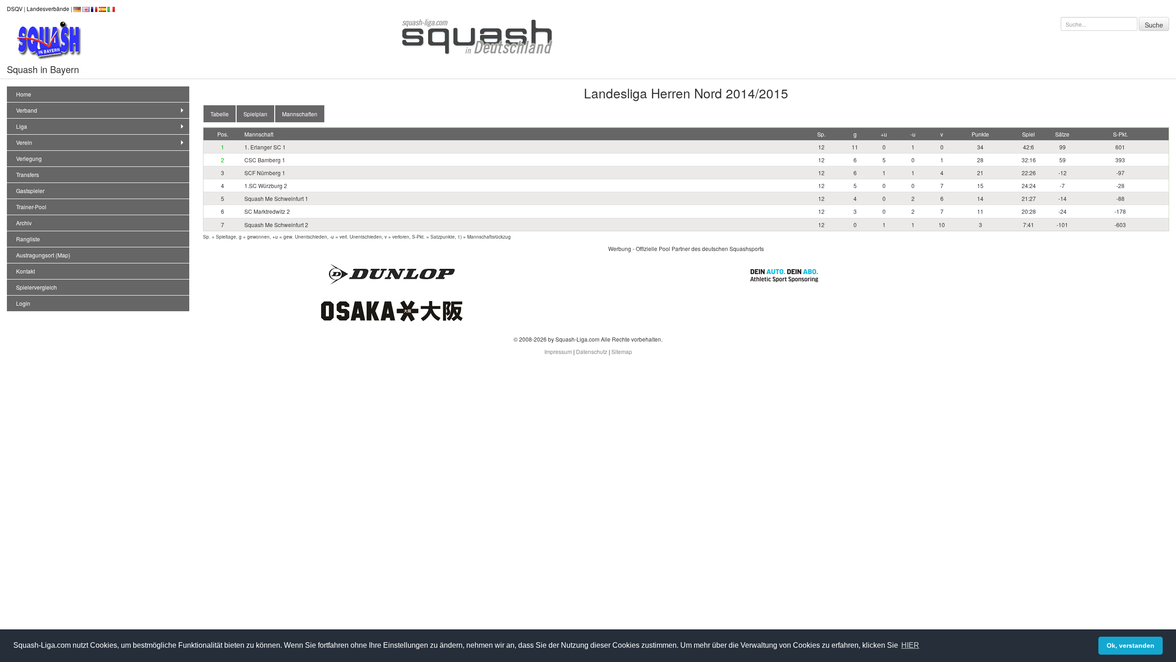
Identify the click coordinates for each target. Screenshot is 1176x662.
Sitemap (621, 351)
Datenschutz (591, 351)
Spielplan (255, 114)
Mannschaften (299, 114)
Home (23, 94)
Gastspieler (30, 190)
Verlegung (29, 158)
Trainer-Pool (31, 207)
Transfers (27, 174)
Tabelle (219, 114)
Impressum (558, 351)
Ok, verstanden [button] (1130, 645)
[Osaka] (392, 310)
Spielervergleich (36, 287)
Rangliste (28, 239)
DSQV (15, 8)
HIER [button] (910, 645)
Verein (24, 142)
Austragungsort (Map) (43, 255)
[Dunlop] (392, 273)
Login (23, 303)
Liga (21, 126)
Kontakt (25, 271)
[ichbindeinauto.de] (784, 274)
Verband (26, 110)
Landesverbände (48, 8)
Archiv (24, 223)
